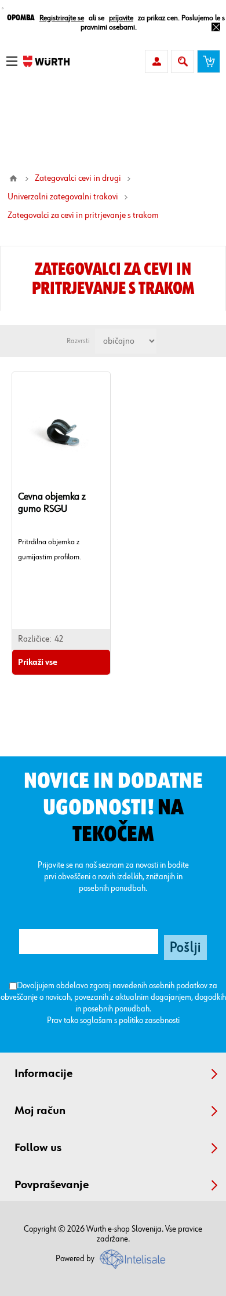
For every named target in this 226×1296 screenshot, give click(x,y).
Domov (13, 178)
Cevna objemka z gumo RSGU (52, 503)
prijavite (121, 18)
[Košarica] (208, 61)
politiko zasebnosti (149, 1020)
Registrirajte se (61, 18)
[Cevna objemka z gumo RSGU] (61, 430)
